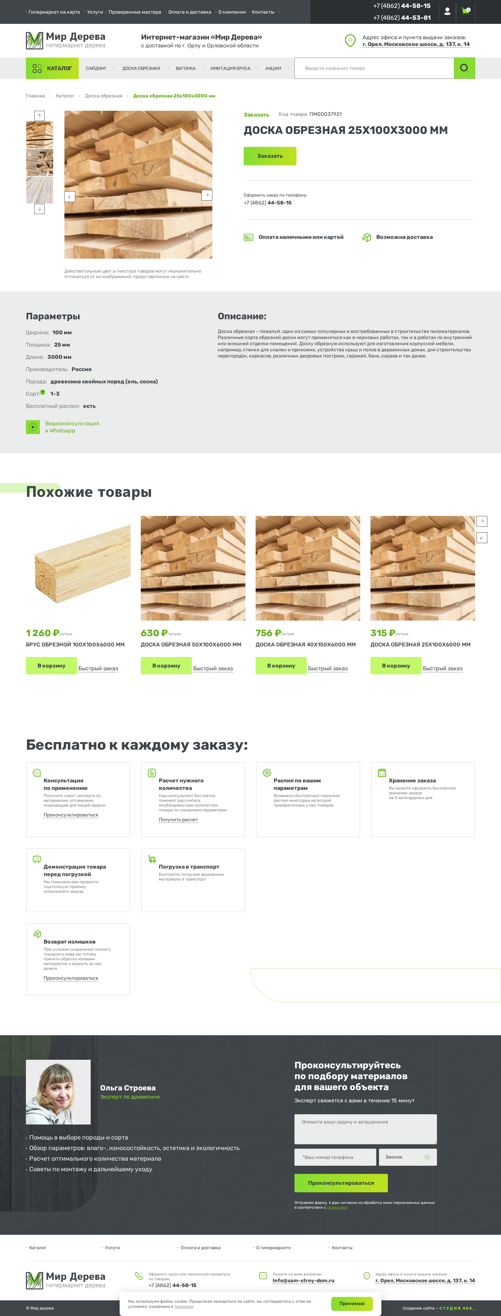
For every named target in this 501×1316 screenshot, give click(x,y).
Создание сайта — (421, 1308)
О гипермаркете (273, 1247)
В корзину (51, 665)
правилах (183, 1306)
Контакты (263, 12)
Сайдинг (96, 68)
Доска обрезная (141, 68)
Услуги (95, 12)
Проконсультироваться (71, 815)
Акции (273, 68)
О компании (232, 12)
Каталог (59, 68)
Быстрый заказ (98, 668)
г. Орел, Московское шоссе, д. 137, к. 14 (416, 44)
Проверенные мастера (135, 12)
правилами (337, 1207)
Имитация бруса (230, 68)
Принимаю (352, 1303)
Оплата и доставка (189, 12)
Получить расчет (178, 820)
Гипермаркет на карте (54, 12)
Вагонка (186, 68)
